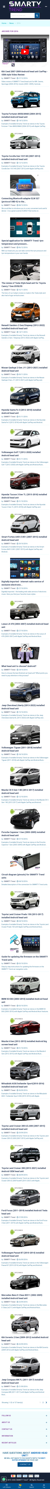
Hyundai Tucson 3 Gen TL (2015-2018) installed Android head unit (24, 496)
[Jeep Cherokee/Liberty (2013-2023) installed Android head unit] (25, 692)
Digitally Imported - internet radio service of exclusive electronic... (23, 583)
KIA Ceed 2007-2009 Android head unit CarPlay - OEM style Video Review (25, 73)
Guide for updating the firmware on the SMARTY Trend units (25, 958)
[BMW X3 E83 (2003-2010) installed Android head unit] (25, 986)
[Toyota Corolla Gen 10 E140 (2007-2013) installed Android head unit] (25, 143)
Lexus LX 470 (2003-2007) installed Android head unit (25, 625)
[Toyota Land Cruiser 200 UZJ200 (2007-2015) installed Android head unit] (25, 1112)
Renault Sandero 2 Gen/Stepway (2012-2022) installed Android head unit (23, 327)
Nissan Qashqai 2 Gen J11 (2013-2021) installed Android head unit (24, 369)
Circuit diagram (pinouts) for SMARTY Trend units (23, 876)
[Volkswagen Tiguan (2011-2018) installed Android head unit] (25, 734)
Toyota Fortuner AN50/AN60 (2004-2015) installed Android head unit (21, 115)
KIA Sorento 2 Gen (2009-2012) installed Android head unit (25, 1339)
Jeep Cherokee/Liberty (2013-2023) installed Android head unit (23, 707)
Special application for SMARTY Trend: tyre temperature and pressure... (22, 242)
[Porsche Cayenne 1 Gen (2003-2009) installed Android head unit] (25, 819)
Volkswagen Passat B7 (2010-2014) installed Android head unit (23, 1254)
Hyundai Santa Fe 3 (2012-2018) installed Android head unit (21, 411)
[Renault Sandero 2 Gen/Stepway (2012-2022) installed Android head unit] (25, 312)
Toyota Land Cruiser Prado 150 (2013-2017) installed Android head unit (22, 916)
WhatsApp (3, 1479)
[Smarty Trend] (25, 6)
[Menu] (4, 6)
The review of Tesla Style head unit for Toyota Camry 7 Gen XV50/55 (24, 284)
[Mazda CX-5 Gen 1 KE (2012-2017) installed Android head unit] (25, 776)
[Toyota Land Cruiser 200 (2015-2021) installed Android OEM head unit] (25, 1155)
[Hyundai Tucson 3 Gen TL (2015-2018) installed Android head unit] (25, 481)
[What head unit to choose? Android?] (25, 653)
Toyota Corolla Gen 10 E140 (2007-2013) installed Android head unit (21, 157)
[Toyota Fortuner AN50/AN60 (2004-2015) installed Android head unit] (25, 100)
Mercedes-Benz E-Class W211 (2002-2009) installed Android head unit (22, 1296)
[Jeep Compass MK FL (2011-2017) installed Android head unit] (25, 1366)
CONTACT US (7, 1429)
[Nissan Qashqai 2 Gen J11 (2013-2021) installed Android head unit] (25, 354)
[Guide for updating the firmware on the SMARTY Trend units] (25, 943)
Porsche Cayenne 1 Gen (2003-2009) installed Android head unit (23, 834)
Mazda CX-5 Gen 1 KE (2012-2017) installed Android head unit (22, 791)
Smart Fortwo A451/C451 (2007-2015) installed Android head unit (24, 538)
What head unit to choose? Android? (19, 666)
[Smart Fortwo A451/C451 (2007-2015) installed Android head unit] (25, 523)
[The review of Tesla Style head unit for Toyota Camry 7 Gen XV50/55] (25, 270)
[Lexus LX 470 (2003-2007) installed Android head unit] (25, 610)
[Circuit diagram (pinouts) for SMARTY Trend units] (25, 861)
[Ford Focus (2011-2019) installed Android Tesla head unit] (25, 1197)
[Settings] (46, 6)
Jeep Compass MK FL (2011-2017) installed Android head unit (22, 1381)
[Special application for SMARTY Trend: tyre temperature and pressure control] (25, 227)
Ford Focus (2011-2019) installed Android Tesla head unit (24, 1212)
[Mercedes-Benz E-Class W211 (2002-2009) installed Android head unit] (25, 1282)
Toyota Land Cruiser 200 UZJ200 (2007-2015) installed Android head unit (23, 1127)
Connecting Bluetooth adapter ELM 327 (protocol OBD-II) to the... (20, 200)
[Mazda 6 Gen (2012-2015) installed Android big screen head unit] (25, 1028)
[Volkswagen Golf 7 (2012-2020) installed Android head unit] (25, 439)
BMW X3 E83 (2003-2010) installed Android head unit (25, 1000)
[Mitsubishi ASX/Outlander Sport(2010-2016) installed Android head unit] (25, 1070)
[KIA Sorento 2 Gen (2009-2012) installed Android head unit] (25, 1324)
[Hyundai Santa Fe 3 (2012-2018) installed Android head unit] (25, 397)
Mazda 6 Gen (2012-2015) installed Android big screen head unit (24, 1043)
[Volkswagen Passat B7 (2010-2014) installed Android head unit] (25, 1239)
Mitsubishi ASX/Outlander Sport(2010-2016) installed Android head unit (23, 1085)
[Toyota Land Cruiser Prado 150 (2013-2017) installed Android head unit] (25, 901)
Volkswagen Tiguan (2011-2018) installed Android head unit (22, 749)
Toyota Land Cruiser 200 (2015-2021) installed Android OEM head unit (24, 1170)
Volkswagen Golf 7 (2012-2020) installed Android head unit (21, 454)
